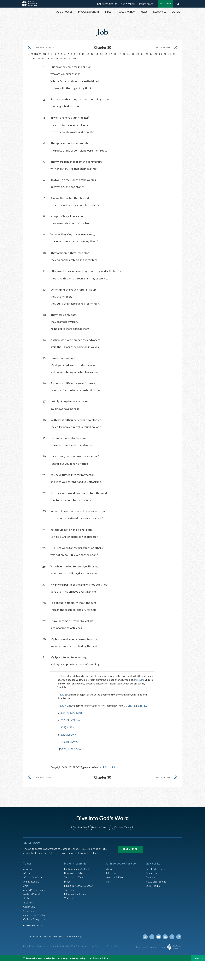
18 (115, 54)
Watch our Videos (122, 827)
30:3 (63, 720)
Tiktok (178, 936)
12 (87, 54)
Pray (107, 881)
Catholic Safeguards (34, 919)
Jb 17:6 (70, 727)
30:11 (63, 694)
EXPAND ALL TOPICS (33, 925)
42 (74, 58)
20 (124, 54)
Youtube (158, 936)
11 (83, 54)
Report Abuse (146, 4)
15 (101, 54)
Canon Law (29, 906)
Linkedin (165, 936)
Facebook (151, 936)
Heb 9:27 (73, 741)
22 (133, 54)
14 (97, 54)
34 (38, 58)
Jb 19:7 (72, 734)
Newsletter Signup (156, 881)
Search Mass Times (74, 877)
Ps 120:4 (138, 679)
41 (70, 58)
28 (160, 54)
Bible (26, 898)
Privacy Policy (110, 767)
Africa (26, 873)
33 (34, 58)
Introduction (37, 54)
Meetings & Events (115, 877)
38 (56, 58)
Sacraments (70, 889)
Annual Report (31, 881)
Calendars (151, 877)
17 (110, 54)
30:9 (62, 727)
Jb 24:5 (73, 720)
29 (165, 54)
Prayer (68, 881)
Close (197, 958)
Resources (151, 873)
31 (174, 54)
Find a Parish (128, 4)
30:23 (64, 741)
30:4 (62, 675)
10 (78, 54)
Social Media (153, 885)
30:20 (64, 734)
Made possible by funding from (150, 946)
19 (119, 54)
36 (47, 58)
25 (147, 54)
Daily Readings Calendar (117, 4)
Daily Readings (105, 4)
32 (29, 58)
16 (106, 54)
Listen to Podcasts (100, 827)
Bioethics (28, 902)
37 (52, 58)
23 (137, 54)
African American (32, 877)
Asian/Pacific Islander (34, 889)
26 (151, 54)
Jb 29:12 (72, 749)
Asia (25, 885)
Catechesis (29, 910)
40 (65, 58)
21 (128, 54)
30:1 (62, 712)
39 (61, 58)
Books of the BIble (74, 873)
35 (43, 58)
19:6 (139, 705)
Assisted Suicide (32, 894)
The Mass (69, 898)
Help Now (165, 4)
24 (142, 54)
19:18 (78, 712)
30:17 (63, 705)
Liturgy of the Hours (75, 894)
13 (92, 54)
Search (178, 3)
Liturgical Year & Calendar (78, 885)
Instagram (171, 936)
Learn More (130, 849)
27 (156, 54)
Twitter (145, 936)
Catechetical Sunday (34, 915)
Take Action (111, 869)
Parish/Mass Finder (156, 869)
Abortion (28, 869)
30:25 (63, 749)
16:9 (129, 705)
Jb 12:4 (70, 712)
